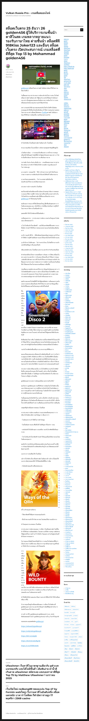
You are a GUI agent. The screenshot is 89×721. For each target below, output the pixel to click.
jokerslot (66, 94)
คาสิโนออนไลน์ (69, 466)
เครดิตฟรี (67, 545)
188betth (67, 281)
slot (65, 77)
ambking (67, 301)
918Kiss (67, 288)
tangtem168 (68, 443)
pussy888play (69, 406)
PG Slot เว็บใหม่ (69, 373)
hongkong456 (69, 332)
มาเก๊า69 (79, 646)
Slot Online (68, 430)
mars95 (67, 361)
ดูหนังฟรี (66, 112)
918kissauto (68, 290)
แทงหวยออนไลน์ (69, 565)
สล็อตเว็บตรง (9, 74)
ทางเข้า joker (67, 83)
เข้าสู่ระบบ (67, 588)
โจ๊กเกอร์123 (67, 86)
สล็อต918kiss (68, 510)
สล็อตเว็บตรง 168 (69, 525)
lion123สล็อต (68, 348)
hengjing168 (68, 330)
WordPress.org (69, 593)
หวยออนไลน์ (67, 143)
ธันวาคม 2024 (69, 261)
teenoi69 (67, 444)
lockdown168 (69, 353)
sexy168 (67, 421)
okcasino (67, 366)
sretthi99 (68, 439)
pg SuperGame (69, 375)
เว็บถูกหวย (67, 550)
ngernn (67, 364)
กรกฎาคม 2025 (69, 248)
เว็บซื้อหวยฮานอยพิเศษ (71, 548)
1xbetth (67, 284)
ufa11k (67, 450)
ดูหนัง (65, 126)
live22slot (68, 352)
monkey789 (68, 362)
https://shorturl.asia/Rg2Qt (30, 641)
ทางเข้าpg (67, 474)
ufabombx (68, 459)
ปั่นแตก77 (67, 485)
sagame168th (67, 108)
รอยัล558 (67, 492)
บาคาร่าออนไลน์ (68, 137)
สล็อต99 (67, 512)
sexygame (68, 426)
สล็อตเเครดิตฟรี (69, 526)
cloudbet (67, 315)
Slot (66, 428)
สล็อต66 (66, 46)
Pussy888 (68, 403)
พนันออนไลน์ (68, 486)
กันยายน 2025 (69, 244)
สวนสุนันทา (68, 532)
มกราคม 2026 (69, 237)
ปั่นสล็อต (67, 481)
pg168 (65, 41)
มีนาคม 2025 (68, 255)
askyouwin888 (69, 302)
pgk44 (67, 383)
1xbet (66, 282)
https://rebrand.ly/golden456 (31, 626)
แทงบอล (67, 561)
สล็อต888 (66, 52)
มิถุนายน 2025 (69, 250)
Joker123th (68, 342)
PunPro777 (68, 397)
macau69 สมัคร (69, 359)
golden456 (25, 88)
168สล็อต (67, 277)
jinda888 (67, 337)
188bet (67, 279)
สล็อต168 (66, 146)
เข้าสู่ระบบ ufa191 (69, 541)
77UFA (67, 286)
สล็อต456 (67, 497)
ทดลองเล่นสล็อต (69, 470)
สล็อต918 (67, 508)
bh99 (66, 306)
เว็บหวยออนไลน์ (69, 557)
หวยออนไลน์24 (69, 536)
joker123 (66, 39)
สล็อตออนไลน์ (67, 99)
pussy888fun (68, 404)
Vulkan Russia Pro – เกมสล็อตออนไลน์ (28, 13)
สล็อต (65, 88)
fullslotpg (66, 123)
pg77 (76, 621)
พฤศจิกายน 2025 (69, 241)
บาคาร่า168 (67, 117)
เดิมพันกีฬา (76, 661)
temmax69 (68, 446)
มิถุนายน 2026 (69, 228)
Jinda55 (67, 335)
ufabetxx (67, 457)
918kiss (66, 103)
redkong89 (68, 410)
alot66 (67, 299)
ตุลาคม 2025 (68, 243)
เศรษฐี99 (67, 559)
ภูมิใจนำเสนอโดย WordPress (35, 713)
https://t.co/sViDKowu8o (30, 646)
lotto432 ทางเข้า (69, 355)
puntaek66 (68, 399)
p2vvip (67, 368)
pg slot (66, 72)
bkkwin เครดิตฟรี (69, 308)
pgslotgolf (68, 392)
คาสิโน (67, 465)
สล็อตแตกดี (68, 528)
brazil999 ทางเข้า (70, 311)
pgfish (67, 377)
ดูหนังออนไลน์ (67, 81)
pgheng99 (67, 121)
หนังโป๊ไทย (66, 64)
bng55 (67, 310)
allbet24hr (68, 297)
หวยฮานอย (68, 537)
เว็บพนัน (67, 552)
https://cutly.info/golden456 (31, 631)
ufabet (67, 455)
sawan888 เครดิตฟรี (70, 419)
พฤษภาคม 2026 (69, 230)
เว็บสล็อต (44, 112)
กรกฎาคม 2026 (69, 226)
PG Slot (67, 372)
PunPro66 (68, 395)
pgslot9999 (68, 390)
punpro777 (67, 139)
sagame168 (68, 415)
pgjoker (67, 381)
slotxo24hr (68, 435)
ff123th (67, 322)
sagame (67, 414)
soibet (67, 437)
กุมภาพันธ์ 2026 (69, 235)
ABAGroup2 (68, 295)
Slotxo (67, 434)
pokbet (67, 393)
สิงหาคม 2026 (69, 224)
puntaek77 (68, 401)
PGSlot (67, 384)
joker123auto (68, 341)
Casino (67, 313)
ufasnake (67, 461)
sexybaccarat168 (69, 424)
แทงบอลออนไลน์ (69, 563)
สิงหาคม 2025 (68, 246)
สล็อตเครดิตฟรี (69, 521)
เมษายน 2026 (68, 232)
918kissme (68, 291)
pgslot (65, 55)
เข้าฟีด (66, 590)
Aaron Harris (9, 69)
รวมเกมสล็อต (68, 490)
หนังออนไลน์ (67, 130)
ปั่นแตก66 (66, 136)
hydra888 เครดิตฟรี (70, 333)
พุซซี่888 (67, 488)
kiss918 (66, 74)
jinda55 (66, 43)
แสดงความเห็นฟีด (69, 592)
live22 (65, 125)
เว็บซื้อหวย (67, 546)
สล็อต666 (67, 503)
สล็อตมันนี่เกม (68, 517)
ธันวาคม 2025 (69, 239)
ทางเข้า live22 (68, 472)
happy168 (68, 328)
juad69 (67, 344)
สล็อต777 (67, 505)
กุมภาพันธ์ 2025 (69, 257)
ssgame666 (68, 441)
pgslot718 (68, 386)
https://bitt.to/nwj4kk (29, 636)
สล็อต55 (67, 499)
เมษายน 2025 (68, 253)
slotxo (65, 61)
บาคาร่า (66, 59)
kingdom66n (69, 346)
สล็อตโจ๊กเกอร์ (68, 530)
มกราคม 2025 (69, 259)
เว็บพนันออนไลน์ (69, 554)
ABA (66, 293)
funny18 (67, 326)
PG (66, 370)
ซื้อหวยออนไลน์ (68, 141)
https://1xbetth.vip (69, 66)
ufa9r (66, 454)
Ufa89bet (67, 452)
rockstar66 (68, 412)
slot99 (66, 44)
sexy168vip (68, 423)
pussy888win (69, 408)
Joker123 (67, 339)
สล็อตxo (66, 97)
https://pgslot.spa (69, 68)
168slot (67, 275)
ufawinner (68, 463)
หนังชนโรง (66, 106)
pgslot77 (66, 134)
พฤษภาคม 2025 (69, 252)
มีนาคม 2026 (68, 233)
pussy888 (66, 57)
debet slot (68, 317)
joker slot (66, 85)
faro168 (67, 321)
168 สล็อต (67, 273)
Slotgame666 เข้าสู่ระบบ (71, 432)
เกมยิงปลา (67, 539)
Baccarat (67, 304)
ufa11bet (67, 448)
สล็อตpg (67, 514)
